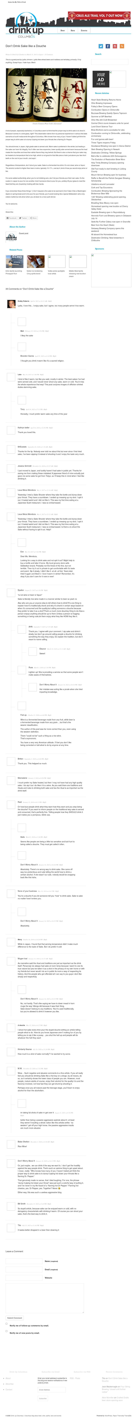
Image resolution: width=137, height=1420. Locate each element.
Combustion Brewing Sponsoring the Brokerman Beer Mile (106, 192)
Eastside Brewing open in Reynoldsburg (108, 212)
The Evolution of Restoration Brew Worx (108, 159)
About (8, 1378)
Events (84, 30)
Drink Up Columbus (18, 54)
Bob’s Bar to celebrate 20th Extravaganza (108, 156)
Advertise (10, 1383)
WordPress (108, 1415)
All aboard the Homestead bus (104, 234)
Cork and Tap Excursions (102, 187)
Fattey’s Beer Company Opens (104, 106)
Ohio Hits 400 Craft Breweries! (104, 119)
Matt (22, 331)
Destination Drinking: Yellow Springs (106, 152)
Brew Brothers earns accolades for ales (108, 129)
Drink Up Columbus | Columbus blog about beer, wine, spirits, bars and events (36, 1415)
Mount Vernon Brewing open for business (108, 174)
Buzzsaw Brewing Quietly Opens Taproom (109, 113)
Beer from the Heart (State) (102, 225)
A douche (21, 1025)
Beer (63, 30)
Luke (20, 374)
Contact (9, 1389)
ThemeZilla (127, 1415)
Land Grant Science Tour (102, 126)
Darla (22, 837)
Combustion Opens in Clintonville (105, 109)
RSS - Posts (75, 1378)
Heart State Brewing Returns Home (106, 99)
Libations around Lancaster (102, 184)
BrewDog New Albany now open (104, 202)
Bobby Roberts (23, 301)
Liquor (41, 54)
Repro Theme (117, 1415)
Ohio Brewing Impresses (101, 103)
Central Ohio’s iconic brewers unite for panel (110, 123)
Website (48, 1277)
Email (24, 2)
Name (51, 1261)
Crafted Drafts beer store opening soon (115, 1399)
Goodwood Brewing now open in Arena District (111, 146)
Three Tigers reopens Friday (103, 142)
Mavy (20, 939)
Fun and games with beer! (102, 139)
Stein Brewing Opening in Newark (105, 149)
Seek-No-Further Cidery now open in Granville (110, 221)
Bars (73, 30)
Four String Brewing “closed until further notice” (116, 1389)
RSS (18, 2)
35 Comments (49, 54)
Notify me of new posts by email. (25, 1333)
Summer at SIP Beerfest (101, 116)
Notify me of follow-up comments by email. (29, 1325)
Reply (50, 301)
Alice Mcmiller (108, 1397)
